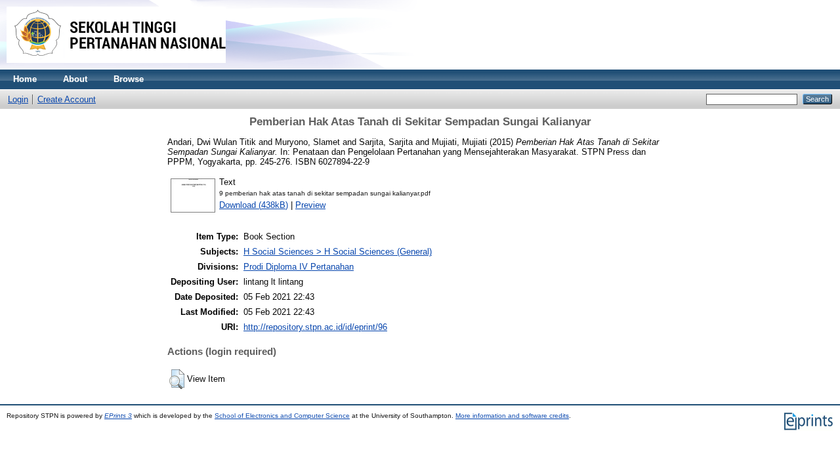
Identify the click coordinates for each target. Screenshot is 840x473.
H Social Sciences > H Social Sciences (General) (337, 252)
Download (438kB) (253, 205)
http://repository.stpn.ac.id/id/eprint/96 (315, 327)
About (75, 79)
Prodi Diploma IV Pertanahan (298, 267)
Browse (129, 79)
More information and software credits (512, 415)
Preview (310, 205)
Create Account (66, 99)
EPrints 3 (118, 415)
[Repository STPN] (116, 67)
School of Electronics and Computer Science (282, 415)
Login (18, 99)
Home (25, 79)
